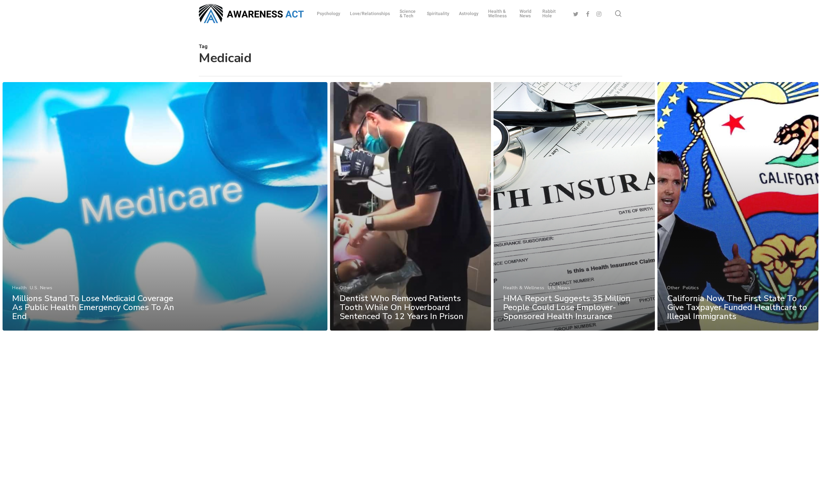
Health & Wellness (524, 288)
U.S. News (41, 288)
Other (346, 288)
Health (19, 288)
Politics (691, 288)
